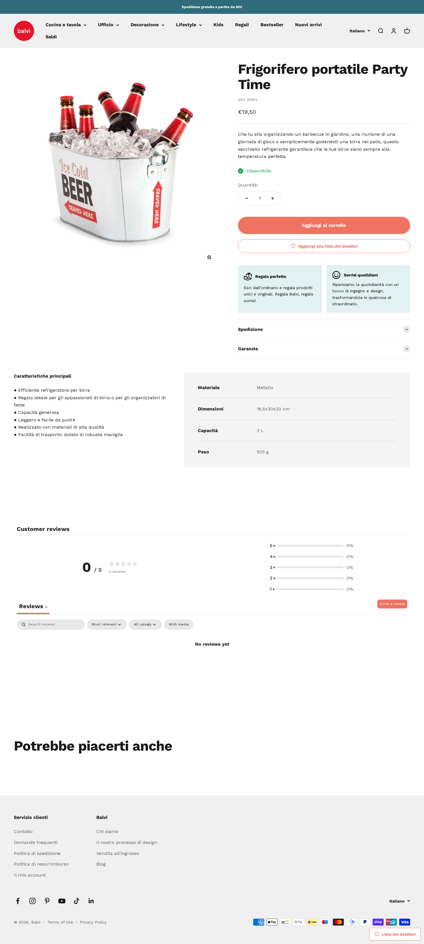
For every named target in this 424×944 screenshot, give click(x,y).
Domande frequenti (35, 842)
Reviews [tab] (33, 606)
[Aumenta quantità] (272, 198)
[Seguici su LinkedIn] (91, 901)
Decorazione (145, 25)
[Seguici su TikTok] (76, 901)
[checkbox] (178, 624)
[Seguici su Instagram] (32, 901)
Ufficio (105, 25)
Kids (218, 25)
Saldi (51, 36)
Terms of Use (60, 922)
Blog (101, 864)
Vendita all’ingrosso (117, 853)
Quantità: (248, 185)
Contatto (23, 831)
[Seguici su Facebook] (18, 901)
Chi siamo (107, 831)
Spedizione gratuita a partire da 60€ (212, 7)
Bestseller (272, 25)
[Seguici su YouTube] (62, 901)
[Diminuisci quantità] (246, 198)
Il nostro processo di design (126, 842)
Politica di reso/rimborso (41, 864)
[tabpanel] (212, 663)
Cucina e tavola (63, 25)
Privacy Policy (93, 922)
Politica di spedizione (37, 853)
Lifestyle (186, 25)
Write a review (392, 604)
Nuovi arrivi (308, 25)
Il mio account (30, 875)
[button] (311, 545)
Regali (242, 25)
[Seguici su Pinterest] (47, 901)
